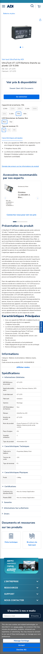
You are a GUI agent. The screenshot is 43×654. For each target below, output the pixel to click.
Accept (21, 645)
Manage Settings (21, 641)
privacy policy (18, 627)
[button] (41, 327)
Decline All (21, 649)
